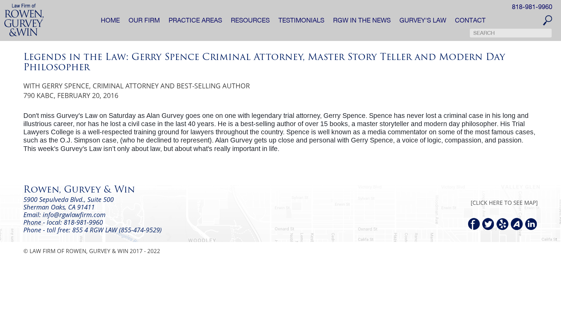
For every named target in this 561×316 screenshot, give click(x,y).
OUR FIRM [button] (144, 20)
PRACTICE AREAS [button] (195, 20)
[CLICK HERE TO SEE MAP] (504, 202)
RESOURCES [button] (250, 20)
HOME (110, 20)
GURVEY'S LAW (422, 20)
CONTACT (470, 20)
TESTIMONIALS (301, 20)
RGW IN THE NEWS (362, 20)
